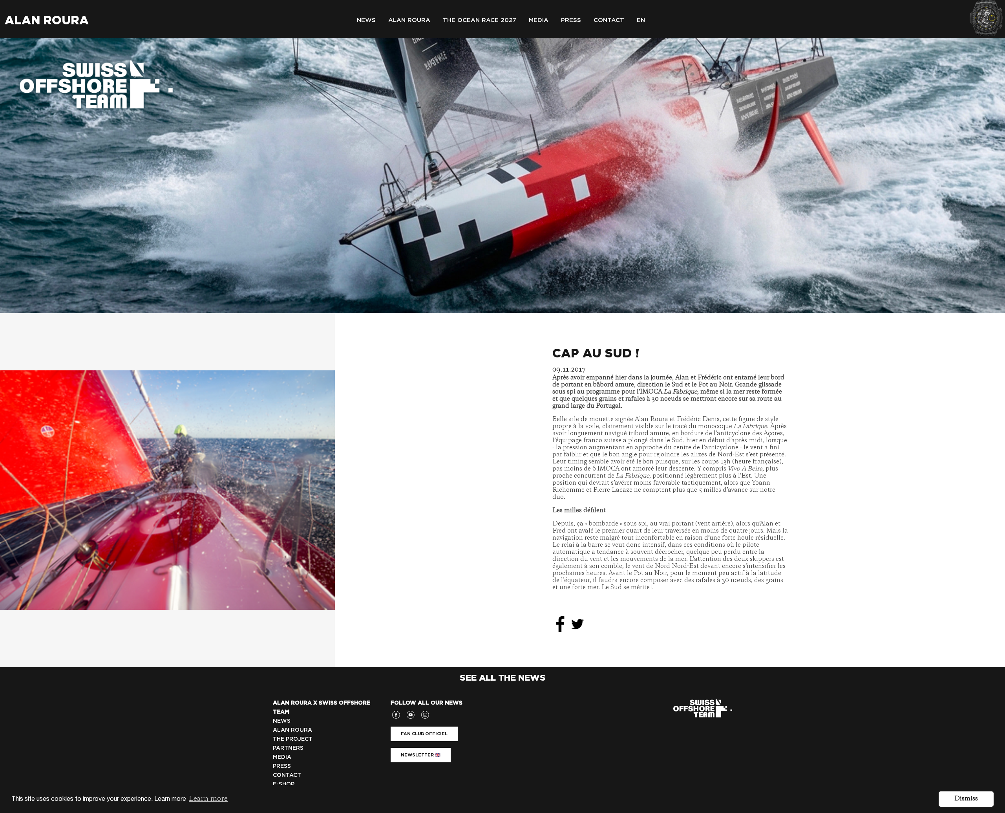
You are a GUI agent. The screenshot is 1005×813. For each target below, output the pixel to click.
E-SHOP (283, 784)
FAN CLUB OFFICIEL (424, 733)
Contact (609, 20)
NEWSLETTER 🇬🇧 (420, 755)
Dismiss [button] (966, 799)
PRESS (282, 766)
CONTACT (287, 775)
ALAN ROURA (292, 730)
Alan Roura (47, 20)
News (366, 20)
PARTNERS (288, 748)
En (641, 20)
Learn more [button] (208, 798)
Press (571, 20)
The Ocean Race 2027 (479, 20)
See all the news (503, 677)
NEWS (282, 721)
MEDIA (282, 757)
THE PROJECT (292, 739)
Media (538, 20)
